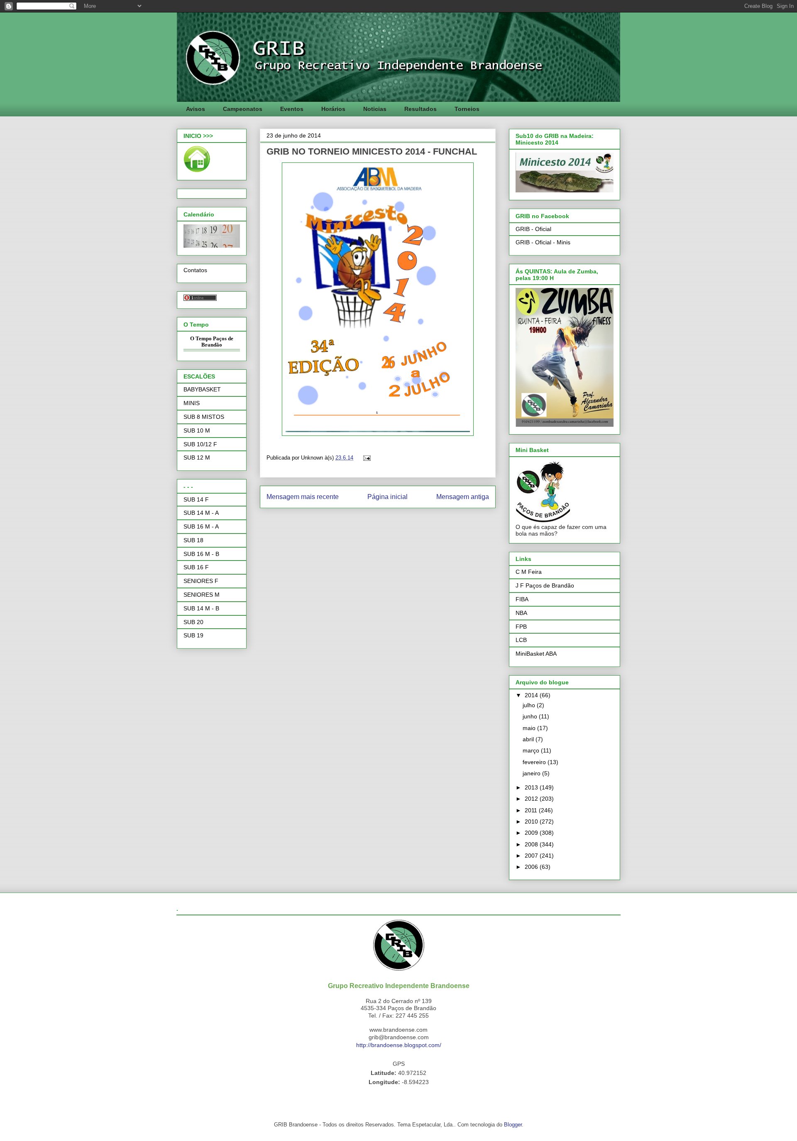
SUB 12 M (196, 457)
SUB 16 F (196, 567)
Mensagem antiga (462, 496)
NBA (521, 613)
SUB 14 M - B (201, 608)
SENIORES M (201, 594)
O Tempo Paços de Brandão (211, 341)
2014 (532, 695)
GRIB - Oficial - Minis (543, 242)
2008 (532, 844)
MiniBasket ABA (536, 653)
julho (530, 705)
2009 (532, 832)
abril (529, 739)
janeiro (532, 773)
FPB (521, 626)
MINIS (191, 403)
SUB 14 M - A (201, 512)
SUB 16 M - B (201, 554)
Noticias (374, 109)
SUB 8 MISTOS (203, 416)
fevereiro (535, 762)
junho (531, 716)
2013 (532, 787)
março (532, 750)
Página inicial (387, 496)
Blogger (513, 1124)
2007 (532, 855)
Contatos (195, 270)
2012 (532, 798)
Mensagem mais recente (302, 496)
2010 (532, 821)
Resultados (420, 109)
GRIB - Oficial (533, 229)
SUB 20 (193, 622)
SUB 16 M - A (201, 526)
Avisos (195, 109)
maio (530, 728)
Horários (333, 109)
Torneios (467, 109)
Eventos (291, 109)
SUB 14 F (196, 499)
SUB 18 (193, 540)
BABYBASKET (202, 389)
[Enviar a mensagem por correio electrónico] (365, 458)
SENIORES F (200, 581)
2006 (532, 866)
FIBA (522, 599)
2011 (532, 810)
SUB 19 (193, 635)
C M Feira (529, 571)
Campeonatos (242, 109)
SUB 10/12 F (200, 444)
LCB (521, 640)
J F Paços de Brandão (545, 585)
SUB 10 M (196, 430)
